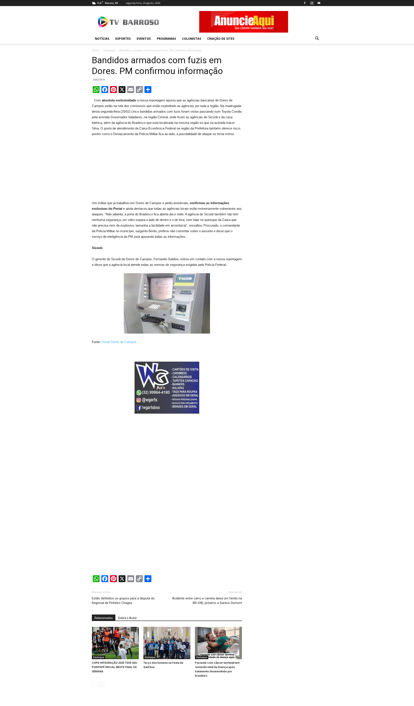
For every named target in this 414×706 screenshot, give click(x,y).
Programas (166, 38)
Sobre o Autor (127, 618)
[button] (317, 38)
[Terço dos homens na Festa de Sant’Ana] (166, 643)
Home (95, 50)
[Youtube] (319, 3)
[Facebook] (304, 3)
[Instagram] (312, 3)
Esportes (123, 38)
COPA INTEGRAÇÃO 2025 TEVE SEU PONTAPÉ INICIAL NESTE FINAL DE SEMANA (114, 667)
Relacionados (103, 618)
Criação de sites (220, 38)
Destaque (109, 50)
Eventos (144, 38)
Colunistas (191, 38)
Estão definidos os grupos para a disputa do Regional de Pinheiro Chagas (123, 600)
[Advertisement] (167, 169)
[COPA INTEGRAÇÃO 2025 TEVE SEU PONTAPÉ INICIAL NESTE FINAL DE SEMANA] (115, 643)
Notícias (102, 38)
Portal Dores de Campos (119, 342)
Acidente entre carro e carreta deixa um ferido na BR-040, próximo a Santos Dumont (207, 600)
